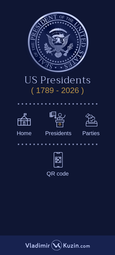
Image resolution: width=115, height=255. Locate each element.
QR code (58, 174)
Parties (91, 133)
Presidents (58, 133)
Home (24, 133)
